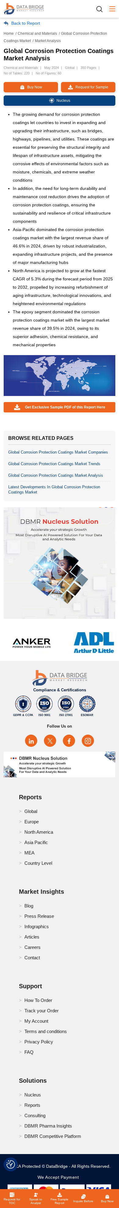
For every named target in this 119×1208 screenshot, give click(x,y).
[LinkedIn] (31, 741)
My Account (36, 1021)
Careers (32, 947)
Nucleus (32, 1094)
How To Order (38, 1000)
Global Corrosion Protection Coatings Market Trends (54, 463)
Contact (32, 957)
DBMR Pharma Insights (48, 1125)
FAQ (29, 1052)
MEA (29, 852)
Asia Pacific (36, 842)
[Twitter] (50, 741)
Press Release (39, 916)
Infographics (36, 926)
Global (30, 811)
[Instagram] (88, 741)
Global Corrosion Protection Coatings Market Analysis (55, 475)
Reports (32, 1105)
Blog (28, 905)
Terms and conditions (45, 1031)
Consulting (34, 1115)
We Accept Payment (60, 1177)
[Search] (101, 9)
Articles (31, 936)
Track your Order (41, 1010)
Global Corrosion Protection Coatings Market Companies (58, 452)
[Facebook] (69, 741)
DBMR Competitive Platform (52, 1136)
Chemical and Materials (37, 33)
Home (9, 33)
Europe (31, 821)
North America (38, 832)
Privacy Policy (38, 1041)
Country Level (38, 863)
